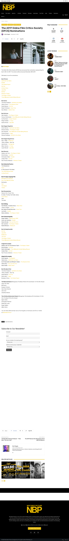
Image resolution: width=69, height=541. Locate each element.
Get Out (3, 86)
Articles (6, 21)
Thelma (3, 187)
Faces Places (4, 196)
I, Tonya (11, 120)
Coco (2, 167)
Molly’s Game (11, 265)
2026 (55, 55)
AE (37, 470)
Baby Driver (19, 205)
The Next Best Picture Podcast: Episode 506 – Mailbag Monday (8, 476)
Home (2, 21)
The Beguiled (12, 258)
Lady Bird (3, 90)
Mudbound (10, 140)
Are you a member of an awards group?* (14, 340)
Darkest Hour (11, 109)
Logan (11, 133)
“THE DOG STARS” (58, 71)
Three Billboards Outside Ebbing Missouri (10, 97)
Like (61, 28)
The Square (4, 185)
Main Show (8, 473)
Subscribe (62, 37)
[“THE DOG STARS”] (50, 71)
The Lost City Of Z (13, 222)
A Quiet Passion (13, 119)
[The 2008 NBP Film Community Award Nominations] (23, 470)
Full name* (8, 331)
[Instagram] (65, 1)
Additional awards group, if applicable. (14, 344)
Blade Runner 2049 (13, 218)
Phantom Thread (5, 93)
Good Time (13, 108)
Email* (7, 336)
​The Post (3, 236)
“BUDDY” (56, 79)
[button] (65, 15)
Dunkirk (3, 82)
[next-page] (4, 481)
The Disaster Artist (13, 104)
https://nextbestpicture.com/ (17, 447)
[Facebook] (64, 1)
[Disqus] (23, 371)
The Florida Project (5, 84)
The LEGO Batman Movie (7, 171)
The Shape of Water (6, 95)
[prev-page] (2, 481)
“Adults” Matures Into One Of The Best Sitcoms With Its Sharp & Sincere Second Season (60, 64)
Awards (10, 24)
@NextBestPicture (7, 312)
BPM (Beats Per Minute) (7, 178)
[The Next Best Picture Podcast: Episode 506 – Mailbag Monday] (8, 470)
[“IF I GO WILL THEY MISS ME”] (50, 86)
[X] (67, 1)
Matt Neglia (7, 34)
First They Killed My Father (7, 180)
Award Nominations (9, 321)
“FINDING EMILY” (58, 56)
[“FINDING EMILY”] (50, 56)
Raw (2, 184)
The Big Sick (11, 144)
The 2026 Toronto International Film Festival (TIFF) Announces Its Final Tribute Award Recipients (37, 475)
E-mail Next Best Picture (34, 528)
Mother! (3, 91)
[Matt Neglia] (2, 34)
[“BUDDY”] (50, 79)
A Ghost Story (4, 88)
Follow (53, 28)
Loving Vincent (5, 173)
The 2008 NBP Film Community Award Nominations (23, 476)
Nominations (17, 24)
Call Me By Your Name (6, 80)
